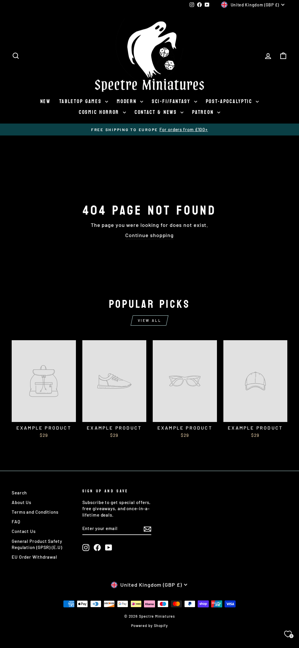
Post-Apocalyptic (230, 101)
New (45, 101)
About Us (21, 502)
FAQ (16, 521)
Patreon (204, 112)
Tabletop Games (81, 101)
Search (19, 492)
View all (149, 320)
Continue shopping (149, 235)
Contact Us (24, 531)
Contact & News (157, 112)
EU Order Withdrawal (34, 557)
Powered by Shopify (149, 625)
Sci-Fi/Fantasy (172, 101)
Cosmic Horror (100, 112)
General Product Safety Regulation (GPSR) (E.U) (37, 544)
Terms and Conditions (35, 512)
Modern (128, 101)
